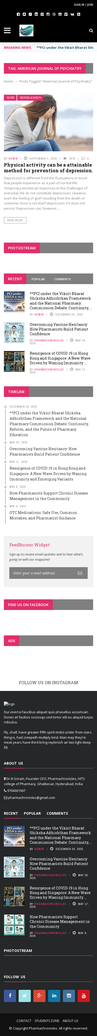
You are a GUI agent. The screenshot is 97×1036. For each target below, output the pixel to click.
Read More (15, 220)
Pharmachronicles (49, 340)
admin (13, 158)
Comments (62, 279)
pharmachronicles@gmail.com (31, 797)
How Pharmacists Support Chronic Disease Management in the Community (60, 921)
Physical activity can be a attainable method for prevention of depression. (48, 168)
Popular (38, 279)
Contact (24, 1021)
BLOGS (10, 97)
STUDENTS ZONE (47, 1021)
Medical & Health (30, 97)
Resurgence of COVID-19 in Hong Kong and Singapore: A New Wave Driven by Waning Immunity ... (60, 358)
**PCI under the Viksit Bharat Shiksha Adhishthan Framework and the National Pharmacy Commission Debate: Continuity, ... (61, 300)
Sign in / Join (83, 4)
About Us (70, 1021)
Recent (15, 278)
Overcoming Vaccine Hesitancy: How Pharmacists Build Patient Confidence (59, 329)
